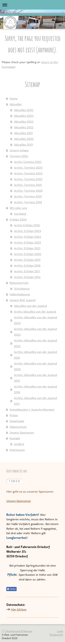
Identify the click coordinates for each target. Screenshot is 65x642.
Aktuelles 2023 (23, 121)
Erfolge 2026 (18, 219)
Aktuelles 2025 (23, 110)
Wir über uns (18, 208)
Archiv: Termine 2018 (28, 202)
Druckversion (13, 631)
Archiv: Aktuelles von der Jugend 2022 (35, 343)
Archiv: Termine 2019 (28, 196)
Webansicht (56, 635)
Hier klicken (19, 609)
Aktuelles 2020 (24, 139)
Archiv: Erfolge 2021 (27, 248)
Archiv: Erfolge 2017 (27, 271)
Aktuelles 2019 (23, 144)
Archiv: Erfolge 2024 (27, 231)
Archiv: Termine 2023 (28, 173)
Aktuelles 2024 (23, 116)
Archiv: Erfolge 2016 (27, 277)
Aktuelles (16, 104)
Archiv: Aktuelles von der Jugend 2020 (35, 366)
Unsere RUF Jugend (22, 300)
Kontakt (15, 438)
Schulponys (22, 288)
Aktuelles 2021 (23, 133)
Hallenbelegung (20, 294)
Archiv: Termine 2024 (28, 167)
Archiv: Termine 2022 (28, 179)
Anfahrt (19, 444)
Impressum (17, 450)
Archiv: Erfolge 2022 (27, 242)
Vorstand (20, 213)
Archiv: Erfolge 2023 (27, 237)
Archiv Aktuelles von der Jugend (35, 311)
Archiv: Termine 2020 (28, 190)
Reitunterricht (19, 283)
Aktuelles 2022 (23, 127)
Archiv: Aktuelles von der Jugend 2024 (35, 320)
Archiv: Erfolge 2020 (27, 254)
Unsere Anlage (19, 150)
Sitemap (27, 631)
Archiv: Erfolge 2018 (27, 265)
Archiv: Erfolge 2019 (27, 260)
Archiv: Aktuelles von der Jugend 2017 (35, 401)
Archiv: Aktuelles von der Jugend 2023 (35, 332)
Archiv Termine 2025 (28, 162)
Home (14, 98)
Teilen (12, 589)
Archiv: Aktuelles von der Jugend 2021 (35, 355)
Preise (14, 415)
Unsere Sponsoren (22, 432)
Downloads (17, 421)
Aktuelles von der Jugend (30, 306)
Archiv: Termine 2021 (28, 185)
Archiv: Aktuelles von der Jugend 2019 (35, 378)
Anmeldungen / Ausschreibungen (32, 409)
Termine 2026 (19, 156)
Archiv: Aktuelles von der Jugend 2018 (35, 389)
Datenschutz (18, 427)
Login (60, 631)
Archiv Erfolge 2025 (27, 225)
